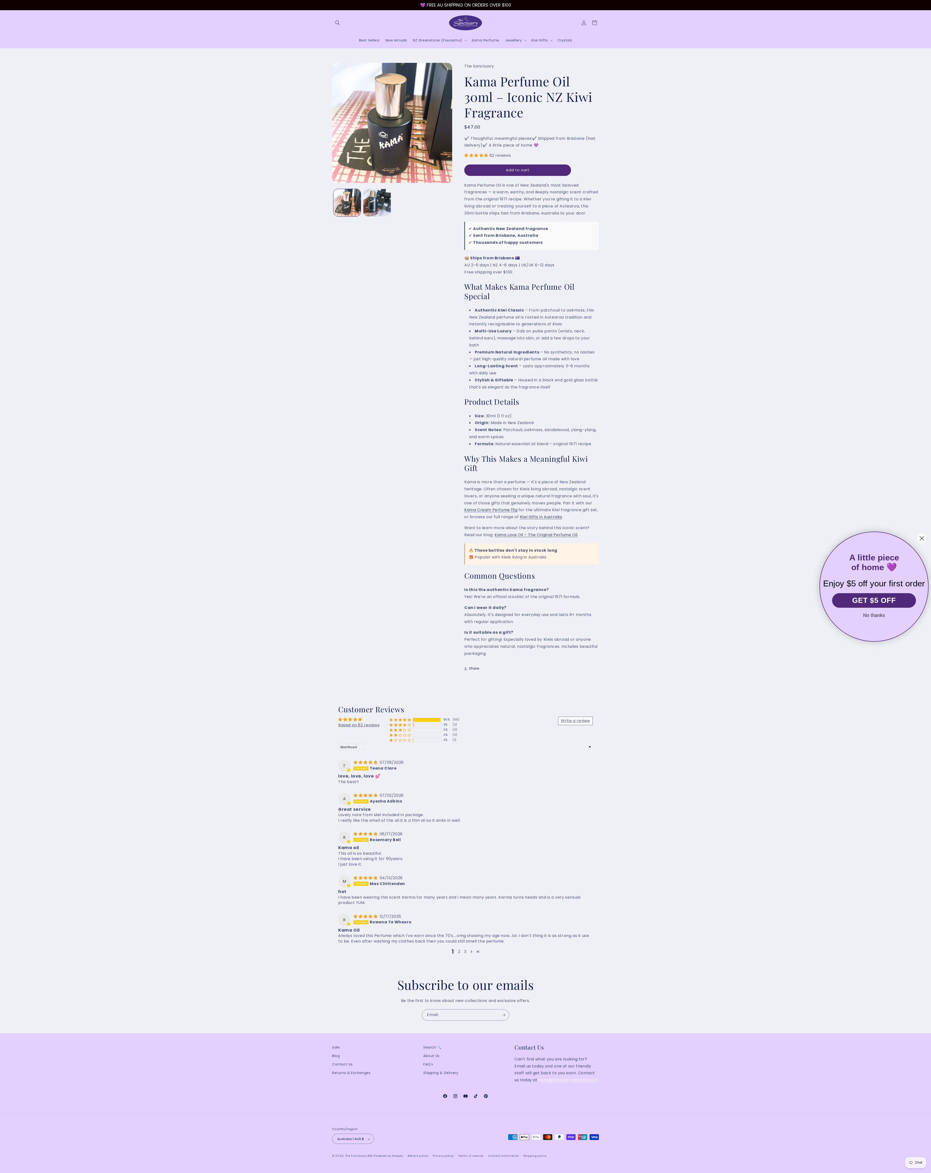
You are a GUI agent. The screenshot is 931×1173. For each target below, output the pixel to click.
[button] (337, 22)
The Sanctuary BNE (359, 1156)
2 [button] (459, 951)
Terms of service (470, 1156)
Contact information (503, 1156)
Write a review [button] (575, 720)
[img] (366, 762)
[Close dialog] (922, 538)
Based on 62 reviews (358, 725)
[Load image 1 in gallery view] (347, 202)
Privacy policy (443, 1156)
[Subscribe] (503, 1015)
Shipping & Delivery (440, 1073)
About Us (431, 1055)
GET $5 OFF (874, 600)
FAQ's (428, 1064)
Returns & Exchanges (351, 1073)
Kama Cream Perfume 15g (490, 510)
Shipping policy (535, 1156)
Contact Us (342, 1064)
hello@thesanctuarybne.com (568, 1080)
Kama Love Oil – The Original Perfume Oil (536, 535)
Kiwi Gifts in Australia (541, 517)
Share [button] (474, 668)
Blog (336, 1055)
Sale (336, 1047)
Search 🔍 (432, 1047)
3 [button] (465, 951)
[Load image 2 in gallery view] (377, 202)
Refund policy (418, 1156)
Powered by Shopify (388, 1156)
